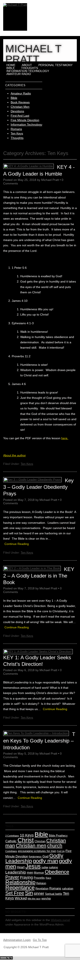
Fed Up (61, 851)
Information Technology (27, 70)
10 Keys (27, 835)
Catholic (11, 841)
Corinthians (11, 851)
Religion (41, 883)
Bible (10, 67)
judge (45, 867)
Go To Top (40, 939)
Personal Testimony (55, 65)
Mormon (39, 872)
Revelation (41, 888)
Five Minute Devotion (25, 120)
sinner (39, 893)
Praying (26, 877)
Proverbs (39, 877)
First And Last (20, 115)
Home (10, 65)
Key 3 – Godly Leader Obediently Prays (38, 487)
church (54, 845)
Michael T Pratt (33, 54)
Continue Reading (16, 544)
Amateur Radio (18, 73)
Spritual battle (53, 893)
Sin (29, 893)
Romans (16, 129)
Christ (25, 840)
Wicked (21, 898)
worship (46, 898)
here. (64, 438)
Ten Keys (17, 133)
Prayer (12, 877)
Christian (40, 841)
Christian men (31, 845)
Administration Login (17, 939)
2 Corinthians (12, 835)
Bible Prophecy (58, 835)
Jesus (33, 866)
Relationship (20, 882)
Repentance (20, 887)
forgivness (35, 856)
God (45, 856)
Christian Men (20, 106)
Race (48, 878)
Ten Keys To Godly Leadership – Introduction (39, 740)
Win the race (34, 898)
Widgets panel (60, 920)
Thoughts (29, 67)
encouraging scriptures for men (37, 851)
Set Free (14, 893)
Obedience (57, 872)
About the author (14, 455)
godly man (45, 861)
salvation (67, 888)
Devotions (17, 111)
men (30, 872)
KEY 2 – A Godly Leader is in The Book (38, 575)
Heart (21, 867)
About (27, 65)
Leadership (15, 872)
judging (53, 867)
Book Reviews (20, 102)
